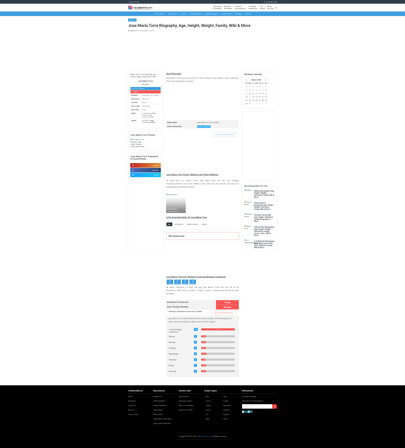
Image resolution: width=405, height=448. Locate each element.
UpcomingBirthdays (217, 7)
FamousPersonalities (240, 7)
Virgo (207, 419)
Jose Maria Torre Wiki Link (224, 134)
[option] (178, 203)
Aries (207, 396)
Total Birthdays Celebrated (175, 330)
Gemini (208, 405)
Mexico (144, 102)
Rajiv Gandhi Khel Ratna (162, 423)
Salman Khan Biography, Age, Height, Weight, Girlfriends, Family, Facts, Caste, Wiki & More (264, 231)
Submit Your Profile (186, 410)
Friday (156, 95)
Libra (225, 396)
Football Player (226, 14)
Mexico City (145, 99)
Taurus (208, 401)
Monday (172, 342)
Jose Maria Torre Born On (177, 302)
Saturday (172, 371)
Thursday (173, 360)
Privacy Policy (133, 414)
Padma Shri (157, 396)
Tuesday (172, 348)
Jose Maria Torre (145, 81)
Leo (207, 414)
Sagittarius (227, 405)
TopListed (262, 7)
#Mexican (132, 20)
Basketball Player (211, 14)
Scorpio (144, 110)
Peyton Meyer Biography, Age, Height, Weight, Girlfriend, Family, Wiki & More (264, 206)
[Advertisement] (191, 51)
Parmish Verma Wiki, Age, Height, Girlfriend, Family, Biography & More (263, 218)
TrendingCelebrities (252, 7)
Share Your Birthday (186, 405)
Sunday (172, 336)
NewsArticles (270, 7)
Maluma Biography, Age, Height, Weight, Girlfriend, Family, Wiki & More (264, 194)
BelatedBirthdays (228, 7)
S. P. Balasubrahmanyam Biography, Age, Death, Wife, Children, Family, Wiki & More (264, 244)
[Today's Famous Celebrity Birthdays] (140, 7)
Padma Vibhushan (159, 405)
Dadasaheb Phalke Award (162, 419)
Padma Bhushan (159, 401)
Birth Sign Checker (185, 401)
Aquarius (226, 414)
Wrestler (184, 14)
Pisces (225, 419)
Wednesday (173, 354)
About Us (131, 410)
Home (130, 396)
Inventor (248, 14)
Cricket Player (159, 14)
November (146, 95)
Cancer (208, 410)
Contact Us (132, 405)
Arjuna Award (158, 410)
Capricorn (226, 410)
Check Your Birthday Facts (223, 313)
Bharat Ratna (158, 414)
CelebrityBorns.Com (204, 436)
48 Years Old (146, 106)
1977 (151, 95)
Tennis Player (172, 14)
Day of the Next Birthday (177, 307)
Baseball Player (196, 14)
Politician (238, 14)
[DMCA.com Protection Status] (247, 411)
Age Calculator (184, 396)
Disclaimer (132, 401)
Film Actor (145, 84)
